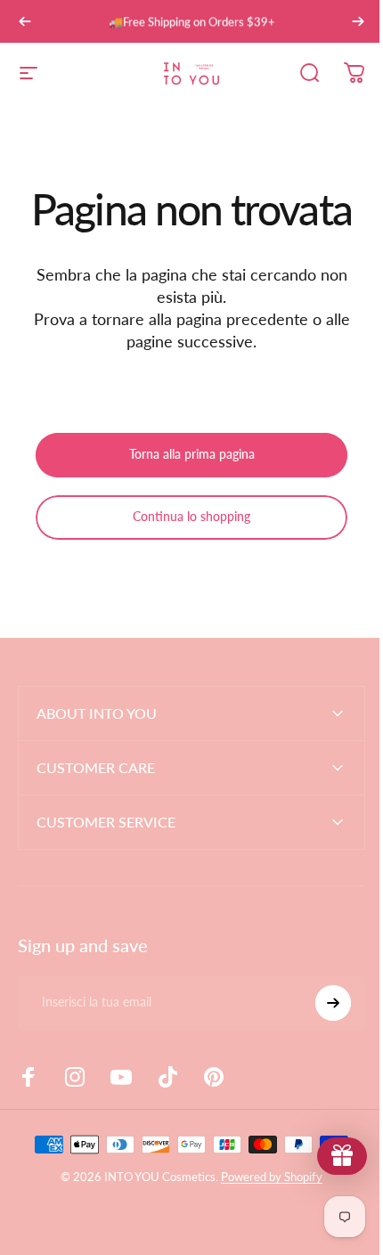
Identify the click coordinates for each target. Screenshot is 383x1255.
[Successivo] (358, 21)
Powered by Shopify (265, 1176)
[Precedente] (25, 21)
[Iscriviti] (320, 1003)
